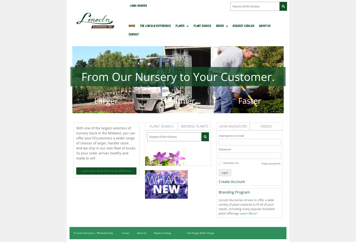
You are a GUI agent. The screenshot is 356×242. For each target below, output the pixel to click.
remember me (231, 163)
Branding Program (234, 192)
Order (220, 26)
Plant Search (202, 26)
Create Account (232, 181)
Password (225, 149)
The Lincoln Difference (155, 26)
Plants (180, 26)
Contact (134, 34)
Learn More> (248, 213)
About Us (265, 26)
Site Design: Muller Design (200, 233)
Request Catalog (243, 26)
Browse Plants (194, 126)
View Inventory (233, 126)
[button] (220, 163)
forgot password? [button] (271, 163)
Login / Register (138, 6)
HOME (132, 26)
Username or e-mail (231, 136)
